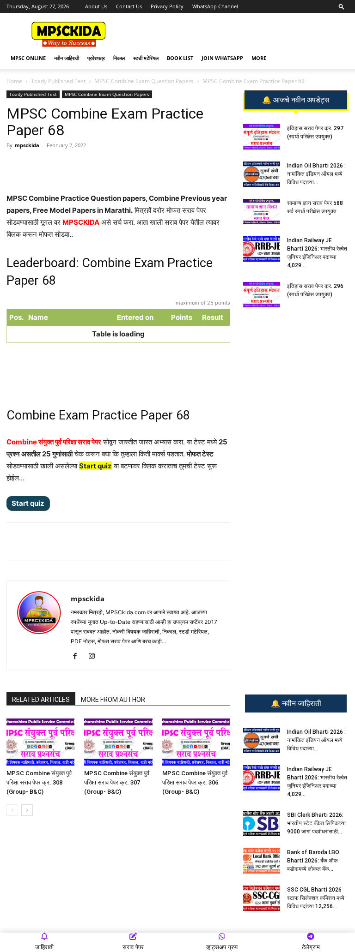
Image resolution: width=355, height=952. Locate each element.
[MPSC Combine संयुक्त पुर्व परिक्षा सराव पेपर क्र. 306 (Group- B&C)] (196, 741)
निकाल (119, 57)
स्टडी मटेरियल (146, 57)
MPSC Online (28, 57)
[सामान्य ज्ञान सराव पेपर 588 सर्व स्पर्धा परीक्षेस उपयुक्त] (261, 211)
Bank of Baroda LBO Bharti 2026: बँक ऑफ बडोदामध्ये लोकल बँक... (313, 860)
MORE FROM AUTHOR (113, 699)
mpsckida (27, 145)
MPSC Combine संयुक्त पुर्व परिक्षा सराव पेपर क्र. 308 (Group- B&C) (39, 782)
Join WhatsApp (222, 57)
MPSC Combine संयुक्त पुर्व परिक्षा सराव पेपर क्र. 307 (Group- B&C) (116, 782)
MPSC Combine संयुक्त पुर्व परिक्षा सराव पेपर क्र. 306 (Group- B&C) (194, 782)
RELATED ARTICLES (41, 699)
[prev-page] (12, 810)
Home (14, 81)
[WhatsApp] (71, 166)
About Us (96, 6)
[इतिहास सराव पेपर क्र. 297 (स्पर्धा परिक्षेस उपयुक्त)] (261, 137)
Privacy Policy (167, 6)
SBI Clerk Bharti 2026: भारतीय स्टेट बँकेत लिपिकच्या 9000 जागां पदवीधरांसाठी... (316, 823)
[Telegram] (93, 166)
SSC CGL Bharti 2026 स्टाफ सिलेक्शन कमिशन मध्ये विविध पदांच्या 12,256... (315, 898)
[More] (157, 166)
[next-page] (27, 810)
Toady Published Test (58, 81)
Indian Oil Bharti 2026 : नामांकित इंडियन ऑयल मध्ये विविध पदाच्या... (316, 174)
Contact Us (129, 6)
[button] (342, 6)
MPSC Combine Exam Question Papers (144, 81)
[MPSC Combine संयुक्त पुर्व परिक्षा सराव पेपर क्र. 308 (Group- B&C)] (40, 741)
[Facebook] (114, 166)
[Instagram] (95, 656)
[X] (135, 166)
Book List (180, 57)
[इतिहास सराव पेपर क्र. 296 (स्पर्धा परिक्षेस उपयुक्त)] (261, 294)
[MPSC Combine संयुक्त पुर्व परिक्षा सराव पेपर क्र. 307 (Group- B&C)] (118, 741)
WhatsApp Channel (215, 6)
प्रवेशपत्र (96, 57)
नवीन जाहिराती (66, 57)
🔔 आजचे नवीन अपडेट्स (296, 100)
